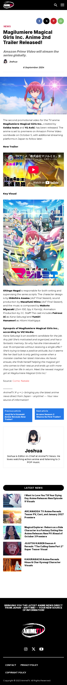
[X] (46, 21)
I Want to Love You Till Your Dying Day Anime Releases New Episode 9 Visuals (43, 498)
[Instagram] (26, 649)
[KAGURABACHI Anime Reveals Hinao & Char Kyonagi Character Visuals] (12, 565)
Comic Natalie (20, 380)
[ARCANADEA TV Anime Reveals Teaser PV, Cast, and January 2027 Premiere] (12, 517)
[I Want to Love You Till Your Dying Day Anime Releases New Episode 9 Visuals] (12, 501)
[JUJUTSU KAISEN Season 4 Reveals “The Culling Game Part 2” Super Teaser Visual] (12, 548)
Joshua (13, 61)
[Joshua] (6, 61)
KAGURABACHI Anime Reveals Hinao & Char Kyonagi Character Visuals (42, 562)
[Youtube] (41, 649)
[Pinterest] (53, 21)
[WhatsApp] (61, 21)
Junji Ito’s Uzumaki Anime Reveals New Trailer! (15, 416)
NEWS (7, 26)
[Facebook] (39, 21)
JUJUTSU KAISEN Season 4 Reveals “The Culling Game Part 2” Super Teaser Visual (43, 546)
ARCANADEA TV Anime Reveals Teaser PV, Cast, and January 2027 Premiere (44, 514)
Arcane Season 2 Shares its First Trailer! (48, 415)
